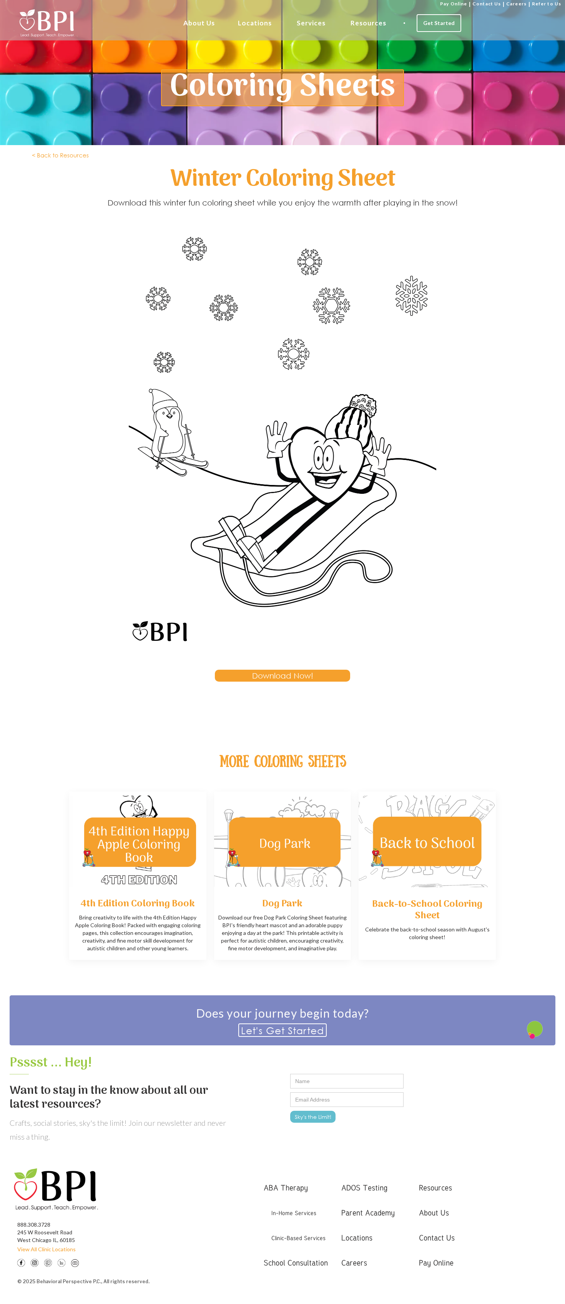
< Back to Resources (60, 155)
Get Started (439, 23)
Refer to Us (546, 4)
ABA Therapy (286, 1187)
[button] (199, 23)
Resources (368, 23)
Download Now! (282, 675)
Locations (255, 23)
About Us (199, 23)
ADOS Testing (364, 1187)
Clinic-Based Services (298, 1237)
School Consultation (296, 1262)
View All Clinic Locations (46, 1249)
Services (311, 23)
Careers (516, 4)
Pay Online (453, 4)
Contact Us (486, 4)
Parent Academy (368, 1212)
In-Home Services (293, 1212)
